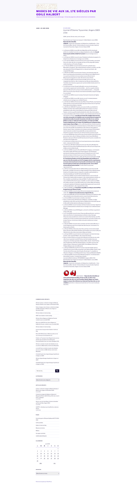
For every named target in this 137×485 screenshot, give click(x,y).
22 (58, 455)
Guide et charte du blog (45, 313)
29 (58, 458)
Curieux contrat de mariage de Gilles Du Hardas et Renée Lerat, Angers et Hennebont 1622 (47, 308)
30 (37, 460)
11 (44, 453)
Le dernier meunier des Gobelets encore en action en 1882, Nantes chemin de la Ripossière (47, 350)
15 (58, 453)
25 (44, 458)
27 (51, 458)
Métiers (37, 430)
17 (41, 455)
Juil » (55, 463)
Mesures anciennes (40, 428)
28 (54, 458)
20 (51, 455)
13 (51, 453)
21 (54, 455)
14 (54, 453)
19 (47, 455)
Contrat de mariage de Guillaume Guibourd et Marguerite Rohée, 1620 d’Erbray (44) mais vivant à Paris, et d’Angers (47, 396)
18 (44, 455)
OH (36, 302)
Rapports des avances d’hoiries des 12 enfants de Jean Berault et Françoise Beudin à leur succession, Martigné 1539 (47, 339)
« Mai (40, 463)
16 (37, 455)
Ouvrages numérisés (40, 433)
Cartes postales (39, 422)
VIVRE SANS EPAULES (41, 436)
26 (48, 458)
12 (47, 453)
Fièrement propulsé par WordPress (44, 481)
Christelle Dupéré (40, 362)
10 (41, 453)
